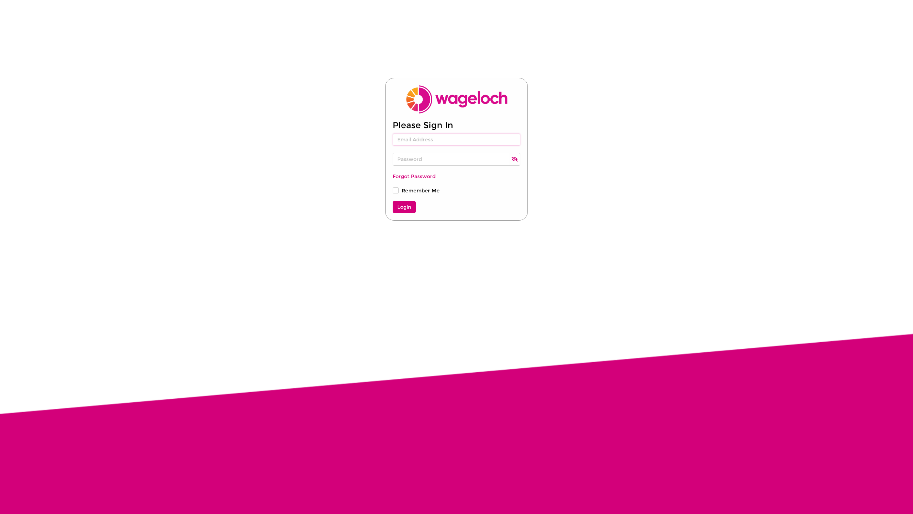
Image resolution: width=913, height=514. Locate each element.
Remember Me (421, 190)
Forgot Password (414, 176)
